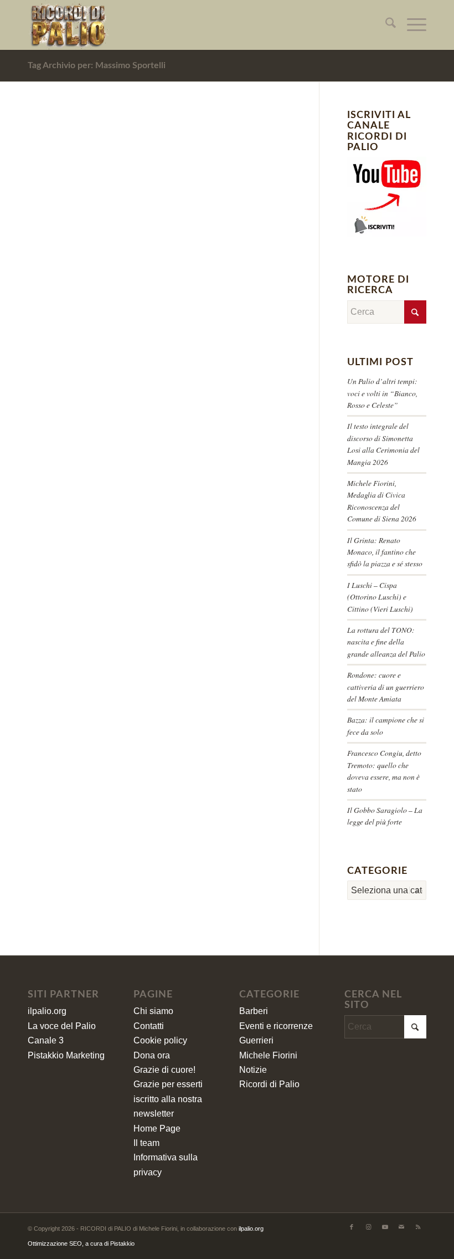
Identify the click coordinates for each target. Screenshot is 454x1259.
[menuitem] (385, 25)
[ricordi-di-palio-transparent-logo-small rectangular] (68, 25)
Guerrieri (256, 1040)
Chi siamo (153, 1011)
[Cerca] (385, 25)
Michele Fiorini (268, 1055)
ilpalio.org (47, 1011)
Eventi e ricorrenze (276, 1026)
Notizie (253, 1069)
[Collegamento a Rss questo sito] (418, 1227)
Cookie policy (160, 1040)
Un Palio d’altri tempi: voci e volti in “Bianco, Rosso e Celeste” (382, 393)
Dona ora (151, 1055)
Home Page (156, 1128)
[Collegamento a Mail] (401, 1227)
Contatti (148, 1026)
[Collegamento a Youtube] (384, 1227)
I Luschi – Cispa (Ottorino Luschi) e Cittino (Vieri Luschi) (380, 597)
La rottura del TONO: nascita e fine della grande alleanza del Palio (386, 642)
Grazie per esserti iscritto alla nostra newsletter (168, 1098)
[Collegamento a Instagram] (368, 1227)
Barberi (253, 1011)
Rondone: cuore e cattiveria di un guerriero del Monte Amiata (385, 686)
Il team (146, 1143)
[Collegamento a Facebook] (351, 1227)
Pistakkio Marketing (66, 1055)
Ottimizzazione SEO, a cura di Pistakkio (81, 1243)
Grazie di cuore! (164, 1069)
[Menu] (411, 25)
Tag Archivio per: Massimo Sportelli (97, 65)
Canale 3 (46, 1040)
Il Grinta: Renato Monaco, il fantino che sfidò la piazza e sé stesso (384, 552)
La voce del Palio (62, 1026)
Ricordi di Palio (269, 1084)
